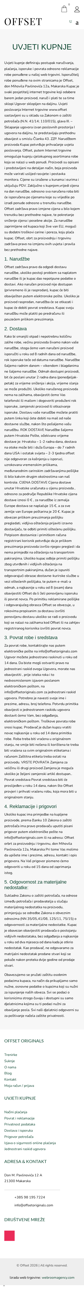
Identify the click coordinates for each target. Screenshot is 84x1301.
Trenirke (10, 1054)
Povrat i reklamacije (19, 1118)
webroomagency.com (58, 1277)
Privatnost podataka (19, 1124)
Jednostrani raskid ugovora (24, 1149)
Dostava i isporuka (18, 1130)
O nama (10, 1067)
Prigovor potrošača (18, 1136)
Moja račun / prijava (19, 1085)
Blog (8, 1073)
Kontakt (10, 1079)
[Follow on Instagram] (9, 1236)
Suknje (9, 1061)
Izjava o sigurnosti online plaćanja (30, 1143)
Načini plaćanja (15, 1112)
